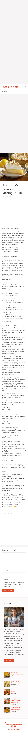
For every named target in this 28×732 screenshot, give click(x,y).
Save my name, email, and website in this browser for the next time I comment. (14, 584)
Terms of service (15, 722)
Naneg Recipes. (10, 86)
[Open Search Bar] (25, 86)
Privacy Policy (5, 722)
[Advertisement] (14, 14)
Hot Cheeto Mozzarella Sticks (11, 512)
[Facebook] (15, 727)
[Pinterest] (12, 727)
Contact (24, 722)
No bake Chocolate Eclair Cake (11, 513)
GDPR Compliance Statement (14, 724)
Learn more (9, 660)
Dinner (5, 510)
